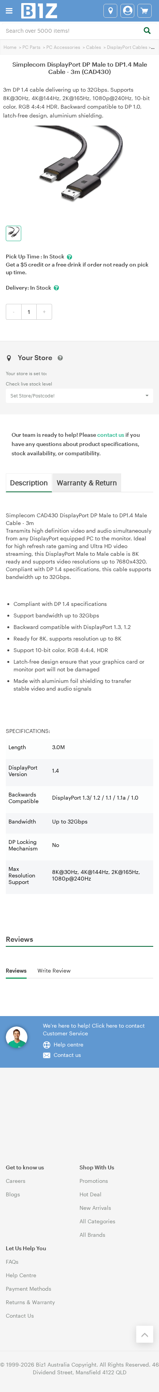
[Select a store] (110, 11)
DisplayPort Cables (127, 47)
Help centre (68, 1044)
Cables (93, 47)
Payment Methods (28, 1288)
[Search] (147, 31)
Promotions (94, 1180)
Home (10, 47)
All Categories (97, 1221)
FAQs (12, 1261)
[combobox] (79, 30)
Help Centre (21, 1275)
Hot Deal (90, 1194)
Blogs (13, 1194)
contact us (110, 434)
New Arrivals (95, 1207)
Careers (15, 1180)
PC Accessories (63, 47)
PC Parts (31, 47)
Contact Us (20, 1315)
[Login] (127, 11)
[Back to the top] (144, 1334)
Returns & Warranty (30, 1302)
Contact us (67, 1055)
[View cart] (144, 11)
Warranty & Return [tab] (87, 482)
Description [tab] (29, 482)
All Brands (92, 1234)
